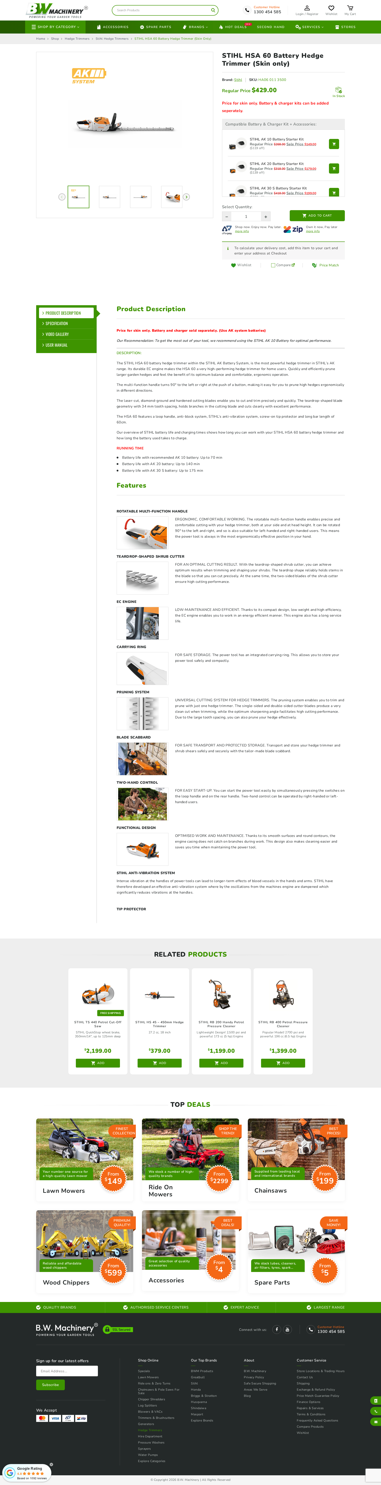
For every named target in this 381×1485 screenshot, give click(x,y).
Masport (197, 1414)
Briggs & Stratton (204, 1396)
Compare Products (310, 1427)
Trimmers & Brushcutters (156, 1418)
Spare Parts (159, 27)
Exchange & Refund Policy (316, 1390)
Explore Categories (151, 1461)
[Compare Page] (293, 265)
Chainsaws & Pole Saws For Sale (158, 1391)
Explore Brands (202, 1420)
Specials (144, 1371)
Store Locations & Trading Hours (321, 1371)
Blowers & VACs (150, 1412)
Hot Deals (236, 26)
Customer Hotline (267, 7)
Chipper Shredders (151, 1399)
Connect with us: (253, 1329)
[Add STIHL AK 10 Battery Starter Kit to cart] (334, 144)
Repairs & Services (310, 1408)
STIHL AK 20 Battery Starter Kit (277, 164)
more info (242, 231)
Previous (61, 196)
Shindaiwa (198, 1408)
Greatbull (198, 1377)
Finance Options (308, 1402)
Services (311, 27)
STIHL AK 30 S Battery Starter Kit (278, 189)
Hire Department (150, 1436)
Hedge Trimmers (77, 38)
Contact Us (305, 1377)
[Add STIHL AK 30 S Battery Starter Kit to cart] (334, 193)
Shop (55, 38)
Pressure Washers (151, 1442)
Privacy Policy (254, 1377)
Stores (348, 27)
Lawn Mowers (148, 1377)
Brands (197, 27)
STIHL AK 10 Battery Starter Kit (277, 140)
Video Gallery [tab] (57, 334)
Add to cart (320, 215)
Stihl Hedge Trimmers (112, 38)
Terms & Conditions (311, 1414)
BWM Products (202, 1371)
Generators (146, 1424)
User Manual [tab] (57, 345)
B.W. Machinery (255, 1371)
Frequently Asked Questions (317, 1420)
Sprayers (144, 1449)
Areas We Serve (255, 1390)
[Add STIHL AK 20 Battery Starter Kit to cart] (334, 168)
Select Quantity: (237, 206)
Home (40, 38)
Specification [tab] (57, 323)
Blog (247, 1396)
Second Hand (271, 27)
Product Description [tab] (63, 313)
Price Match (329, 265)
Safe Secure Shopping (260, 1383)
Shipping (303, 1383)
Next (186, 196)
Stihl (238, 79)
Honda (196, 1390)
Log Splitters (147, 1405)
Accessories (116, 27)
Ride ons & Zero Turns (154, 1383)
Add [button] (101, 1063)
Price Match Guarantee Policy (318, 1396)
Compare (283, 265)
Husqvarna (199, 1402)
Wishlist (303, 1433)
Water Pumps (148, 1455)
